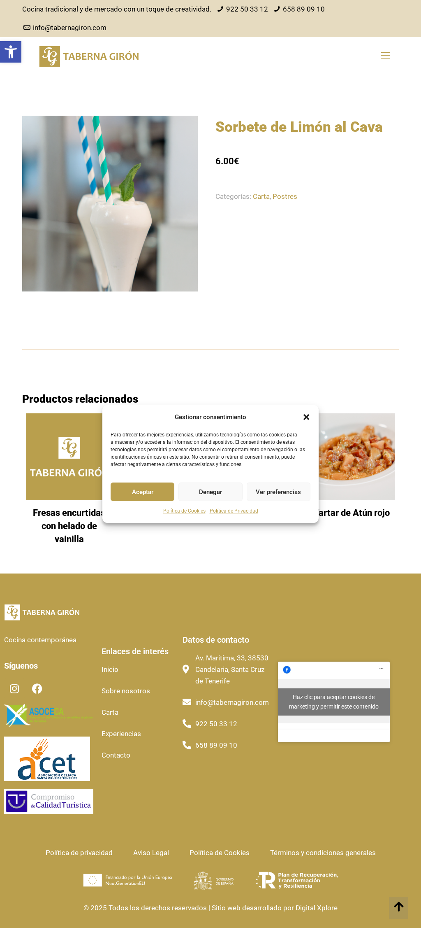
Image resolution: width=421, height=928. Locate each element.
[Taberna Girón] (88, 55)
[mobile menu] (386, 56)
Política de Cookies (184, 511)
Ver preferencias (278, 492)
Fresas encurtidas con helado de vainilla (69, 526)
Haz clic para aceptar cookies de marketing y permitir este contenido (334, 702)
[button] (10, 52)
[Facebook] (37, 689)
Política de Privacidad (234, 511)
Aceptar (142, 492)
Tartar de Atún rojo (352, 513)
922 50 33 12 (247, 9)
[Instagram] (14, 689)
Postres (285, 196)
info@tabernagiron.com (69, 27)
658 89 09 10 (304, 9)
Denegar (210, 492)
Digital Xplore (316, 908)
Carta (261, 196)
